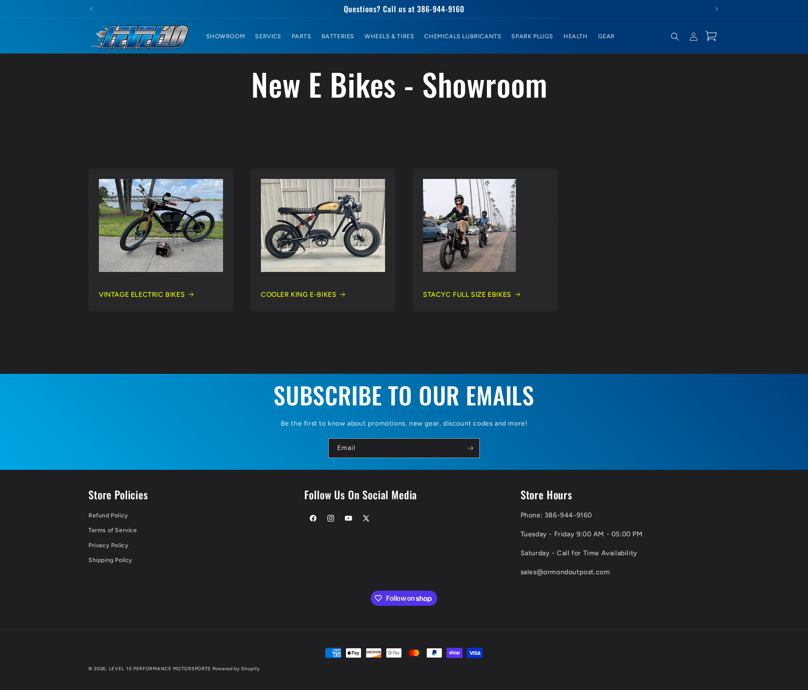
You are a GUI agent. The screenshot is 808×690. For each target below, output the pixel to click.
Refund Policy (108, 515)
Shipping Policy (110, 560)
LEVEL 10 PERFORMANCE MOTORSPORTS (160, 668)
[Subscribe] (470, 448)
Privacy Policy (108, 545)
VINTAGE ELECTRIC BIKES (142, 294)
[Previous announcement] (91, 9)
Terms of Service (112, 530)
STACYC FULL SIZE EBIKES (467, 294)
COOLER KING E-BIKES (298, 294)
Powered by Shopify (236, 668)
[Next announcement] (716, 9)
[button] (675, 36)
